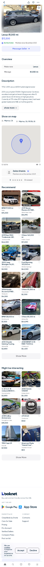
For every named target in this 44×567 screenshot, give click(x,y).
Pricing (4, 525)
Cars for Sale (7, 521)
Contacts (26, 518)
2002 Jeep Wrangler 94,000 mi (8, 264)
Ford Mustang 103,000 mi (27, 263)
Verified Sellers (7, 531)
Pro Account (7, 528)
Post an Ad (6, 538)
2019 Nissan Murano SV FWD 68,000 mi (28, 210)
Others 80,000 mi (28, 317)
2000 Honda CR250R (26, 390)
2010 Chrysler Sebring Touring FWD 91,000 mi (8, 344)
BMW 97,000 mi (7, 208)
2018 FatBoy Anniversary (6, 417)
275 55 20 (25, 416)
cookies (7, 547)
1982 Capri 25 (7, 443)
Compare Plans (8, 535)
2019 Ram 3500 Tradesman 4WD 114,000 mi (8, 237)
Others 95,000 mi (28, 289)
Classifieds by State (10, 518)
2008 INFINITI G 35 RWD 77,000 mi (28, 343)
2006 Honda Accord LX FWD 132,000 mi (7, 291)
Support (25, 521)
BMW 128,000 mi (8, 317)
